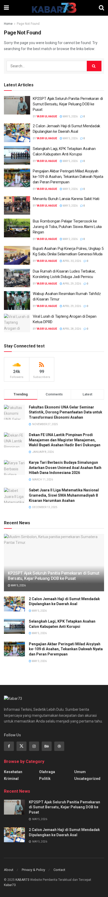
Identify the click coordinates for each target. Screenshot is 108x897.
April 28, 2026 (71, 328)
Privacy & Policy (33, 870)
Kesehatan (13, 772)
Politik (45, 778)
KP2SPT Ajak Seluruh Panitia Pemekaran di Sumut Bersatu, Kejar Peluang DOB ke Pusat (68, 104)
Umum (80, 772)
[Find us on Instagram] (34, 746)
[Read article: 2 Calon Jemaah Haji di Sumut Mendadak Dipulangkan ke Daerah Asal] (17, 132)
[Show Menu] (6, 8)
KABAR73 (22, 880)
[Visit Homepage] (54, 8)
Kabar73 (10, 885)
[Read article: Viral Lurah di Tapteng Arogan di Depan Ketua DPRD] (17, 323)
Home (8, 24)
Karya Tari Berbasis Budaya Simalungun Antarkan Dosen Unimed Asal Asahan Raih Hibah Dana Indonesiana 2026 (65, 467)
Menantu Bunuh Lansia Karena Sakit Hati (66, 198)
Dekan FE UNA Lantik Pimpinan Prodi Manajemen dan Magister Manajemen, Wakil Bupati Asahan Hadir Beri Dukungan (64, 440)
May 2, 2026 (70, 239)
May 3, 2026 (70, 189)
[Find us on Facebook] (9, 746)
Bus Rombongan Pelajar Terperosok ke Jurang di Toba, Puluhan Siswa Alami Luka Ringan (67, 226)
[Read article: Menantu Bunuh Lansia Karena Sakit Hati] (17, 205)
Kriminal (11, 778)
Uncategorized (87, 778)
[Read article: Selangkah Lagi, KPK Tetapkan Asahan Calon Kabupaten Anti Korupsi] (17, 155)
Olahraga (47, 772)
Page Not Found (28, 24)
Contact (59, 870)
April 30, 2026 (71, 261)
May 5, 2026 (70, 116)
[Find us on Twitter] (21, 746)
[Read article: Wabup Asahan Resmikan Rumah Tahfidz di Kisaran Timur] (17, 300)
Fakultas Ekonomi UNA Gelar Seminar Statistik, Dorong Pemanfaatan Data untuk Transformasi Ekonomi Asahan (65, 412)
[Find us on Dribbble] (59, 746)
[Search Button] (101, 8)
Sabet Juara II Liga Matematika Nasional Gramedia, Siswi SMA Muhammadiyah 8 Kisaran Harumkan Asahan (64, 495)
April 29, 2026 (71, 283)
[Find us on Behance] (47, 746)
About (8, 870)
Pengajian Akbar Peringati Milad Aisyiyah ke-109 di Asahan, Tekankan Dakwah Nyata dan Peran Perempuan (68, 176)
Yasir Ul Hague (46, 116)
